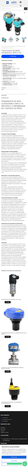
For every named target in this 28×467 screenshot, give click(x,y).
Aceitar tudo (14, 457)
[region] (14, 456)
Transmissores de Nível (12, 46)
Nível (5, 46)
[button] (7, 2)
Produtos (3, 427)
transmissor (10, 89)
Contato (2, 430)
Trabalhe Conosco (5, 432)
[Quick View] (4, 302)
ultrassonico (15, 89)
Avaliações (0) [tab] (4, 97)
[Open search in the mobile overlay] (14, 8)
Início (2, 46)
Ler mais (8, 302)
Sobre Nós (3, 429)
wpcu (19, 89)
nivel (6, 89)
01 (4, 89)
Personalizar (14, 460)
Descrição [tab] (3, 95)
